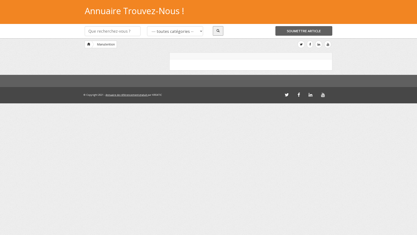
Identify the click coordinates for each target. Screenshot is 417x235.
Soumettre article (304, 31)
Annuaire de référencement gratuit (127, 94)
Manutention (106, 44)
